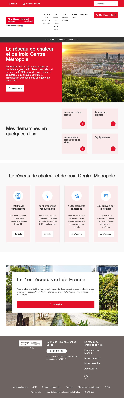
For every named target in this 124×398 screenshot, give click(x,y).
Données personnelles (51, 387)
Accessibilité (90, 368)
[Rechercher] (106, 3)
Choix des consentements (89, 387)
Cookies (69, 387)
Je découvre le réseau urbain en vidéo (72, 140)
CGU (34, 387)
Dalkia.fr (13, 4)
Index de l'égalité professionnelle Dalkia (63, 392)
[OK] (115, 3)
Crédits (108, 387)
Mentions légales (20, 387)
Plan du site (36, 392)
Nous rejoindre (92, 363)
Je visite (18, 234)
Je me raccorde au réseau (73, 113)
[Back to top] (114, 389)
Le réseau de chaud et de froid (93, 343)
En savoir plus (15, 88)
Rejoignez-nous (102, 137)
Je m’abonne (76, 234)
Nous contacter (33, 4)
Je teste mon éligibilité (101, 113)
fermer (123, 38)
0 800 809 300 (57, 351)
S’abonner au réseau (91, 351)
